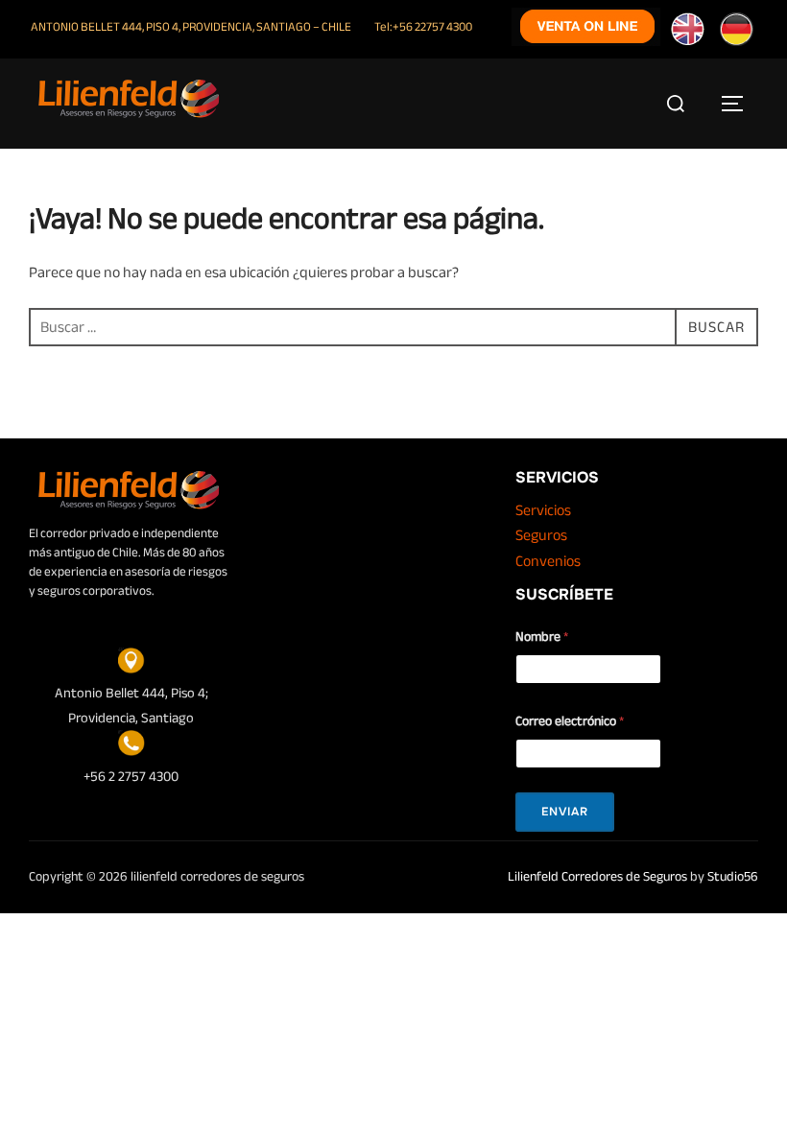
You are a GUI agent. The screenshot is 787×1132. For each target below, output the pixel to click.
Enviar (564, 811)
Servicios (543, 510)
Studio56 (732, 876)
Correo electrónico (569, 721)
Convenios (548, 561)
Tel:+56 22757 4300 (423, 26)
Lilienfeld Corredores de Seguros (597, 876)
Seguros (541, 535)
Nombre (541, 636)
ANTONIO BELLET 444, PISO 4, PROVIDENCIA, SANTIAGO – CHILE (191, 26)
